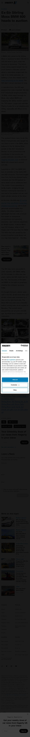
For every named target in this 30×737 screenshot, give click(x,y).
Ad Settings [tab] (19, 350)
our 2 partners (11, 359)
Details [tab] (11, 350)
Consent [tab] (4, 350)
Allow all (15, 379)
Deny (15, 390)
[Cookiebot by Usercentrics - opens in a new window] (21, 346)
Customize (14, 385)
